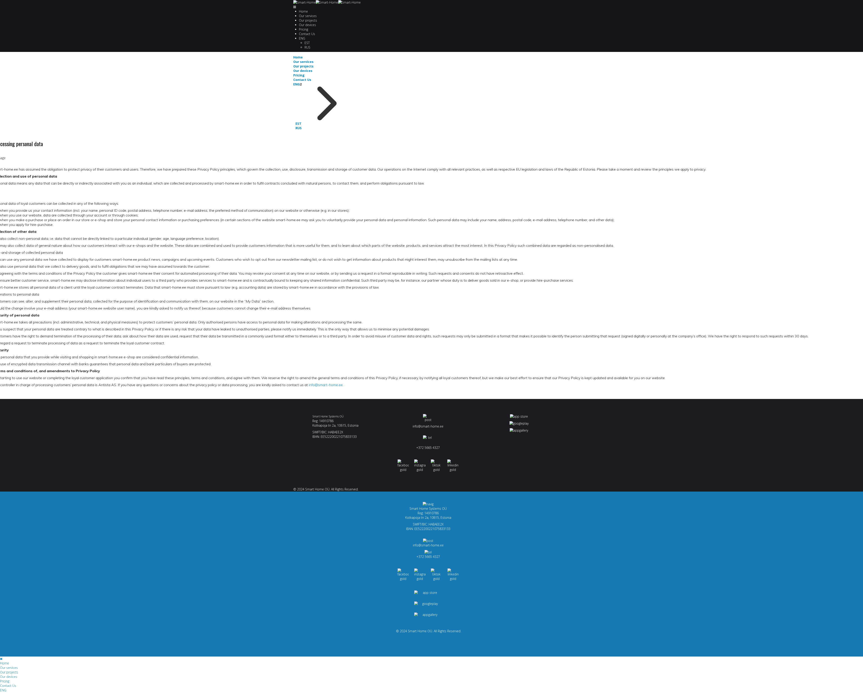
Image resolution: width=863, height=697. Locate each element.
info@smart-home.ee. (326, 385)
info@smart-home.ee (428, 426)
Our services (308, 16)
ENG (302, 38)
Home (303, 11)
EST (307, 43)
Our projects (308, 20)
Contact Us (307, 34)
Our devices (307, 25)
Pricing (303, 29)
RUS (307, 47)
